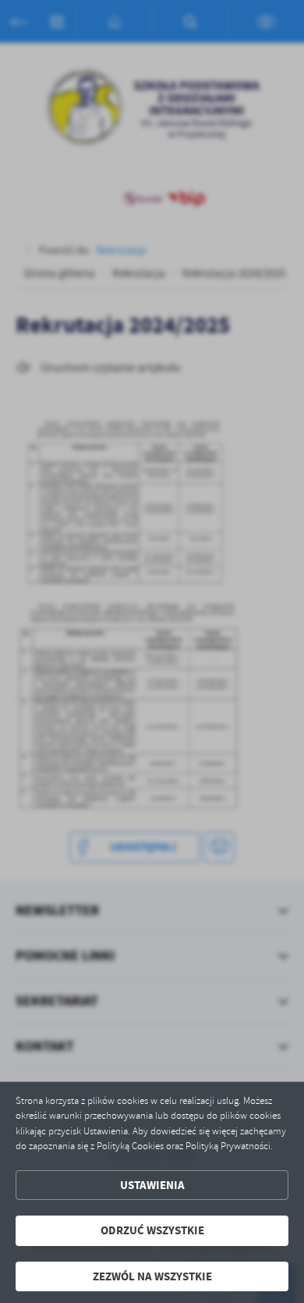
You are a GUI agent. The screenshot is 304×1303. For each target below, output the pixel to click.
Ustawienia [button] (152, 1185)
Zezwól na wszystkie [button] (152, 1276)
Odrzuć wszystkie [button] (152, 1230)
